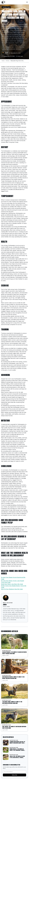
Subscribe (14, 775)
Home (3, 60)
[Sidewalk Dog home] (3, 2)
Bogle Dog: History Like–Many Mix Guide (12, 584)
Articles (7, 60)
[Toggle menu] (27, 2)
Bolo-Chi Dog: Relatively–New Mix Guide (12, 589)
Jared (5, 605)
